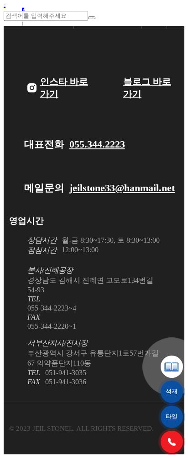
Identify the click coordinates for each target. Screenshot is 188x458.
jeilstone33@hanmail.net (122, 188)
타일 (172, 416)
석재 (172, 391)
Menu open (179, 16)
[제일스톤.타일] (38, 16)
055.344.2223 (97, 144)
